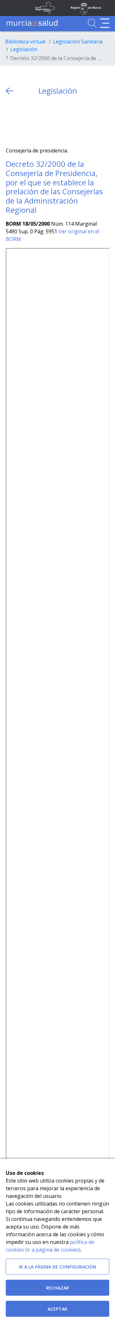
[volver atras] (9, 91)
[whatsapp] (36, 121)
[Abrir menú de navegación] (104, 23)
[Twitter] (11, 121)
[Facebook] (23, 121)
